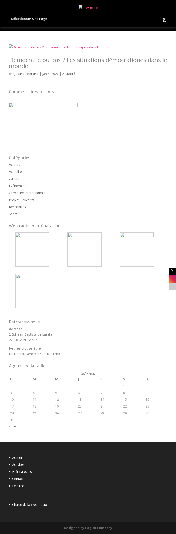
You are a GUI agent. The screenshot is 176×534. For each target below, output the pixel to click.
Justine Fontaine (26, 73)
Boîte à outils (22, 471)
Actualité (68, 73)
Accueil (17, 457)
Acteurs (14, 164)
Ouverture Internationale (27, 193)
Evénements (18, 185)
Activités (18, 464)
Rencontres (17, 207)
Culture (14, 178)
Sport (13, 214)
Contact (18, 478)
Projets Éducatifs (21, 200)
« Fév (13, 426)
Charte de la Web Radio (29, 504)
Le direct (18, 486)
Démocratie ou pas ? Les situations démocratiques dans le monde (88, 63)
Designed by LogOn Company (88, 528)
